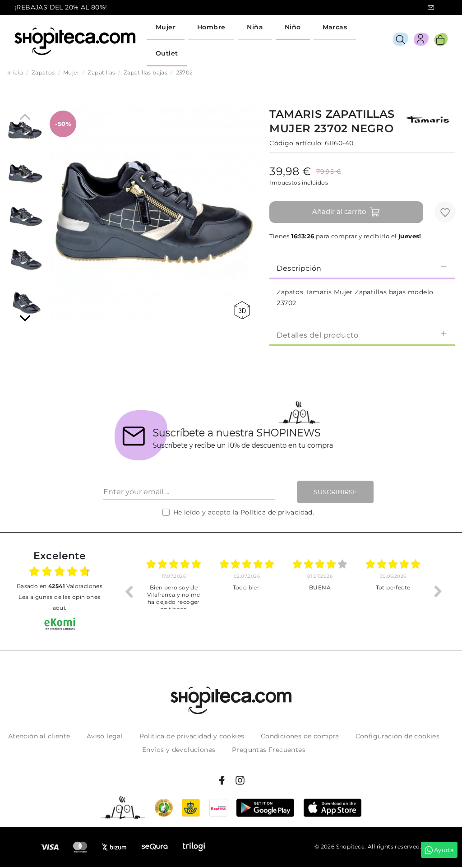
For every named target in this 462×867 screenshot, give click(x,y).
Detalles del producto (317, 335)
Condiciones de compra (300, 736)
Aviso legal (105, 736)
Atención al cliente (39, 736)
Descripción (299, 268)
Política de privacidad (276, 512)
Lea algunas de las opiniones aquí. (59, 602)
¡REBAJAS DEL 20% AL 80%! (60, 7)
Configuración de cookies (398, 736)
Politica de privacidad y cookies (192, 736)
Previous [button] (129, 591)
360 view (243, 310)
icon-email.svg (430, 7)
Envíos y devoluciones (178, 750)
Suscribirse (335, 492)
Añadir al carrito (339, 211)
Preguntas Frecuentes (268, 750)
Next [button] (438, 591)
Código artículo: (296, 143)
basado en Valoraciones (59, 586)
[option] (173, 591)
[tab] (362, 267)
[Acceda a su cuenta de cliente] (421, 40)
